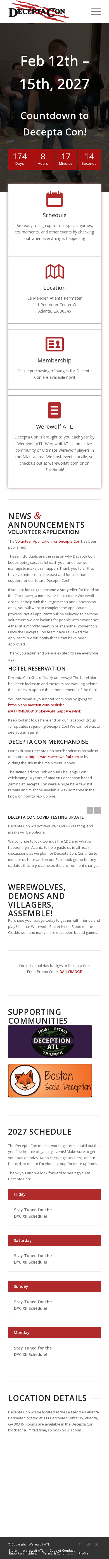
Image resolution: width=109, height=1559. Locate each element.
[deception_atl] (50, 1041)
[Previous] (90, 810)
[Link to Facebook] (80, 1544)
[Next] (97, 810)
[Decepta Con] (45, 11)
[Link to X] (97, 1544)
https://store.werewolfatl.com (54, 756)
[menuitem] (93, 11)
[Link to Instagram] (88, 1544)
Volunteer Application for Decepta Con (47, 541)
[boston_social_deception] (50, 1080)
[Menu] (93, 11)
